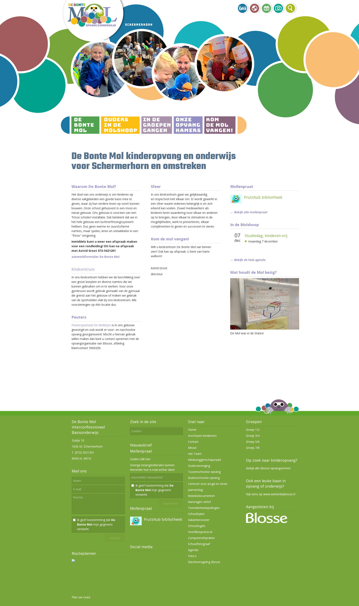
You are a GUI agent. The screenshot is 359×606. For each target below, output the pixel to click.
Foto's (192, 556)
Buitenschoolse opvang (204, 478)
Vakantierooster (198, 520)
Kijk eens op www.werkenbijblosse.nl (270, 494)
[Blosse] (266, 522)
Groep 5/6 (252, 442)
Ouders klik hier (140, 459)
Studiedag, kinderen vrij (266, 235)
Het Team (195, 454)
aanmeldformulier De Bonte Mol (95, 257)
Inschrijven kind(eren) (202, 436)
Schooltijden (196, 514)
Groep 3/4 (252, 436)
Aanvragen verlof (199, 502)
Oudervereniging (199, 466)
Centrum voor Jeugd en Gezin (207, 484)
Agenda (193, 550)
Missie (192, 448)
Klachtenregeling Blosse (204, 562)
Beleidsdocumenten (201, 496)
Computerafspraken (201, 538)
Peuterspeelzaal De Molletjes (91, 325)
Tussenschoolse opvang (204, 472)
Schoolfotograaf (199, 544)
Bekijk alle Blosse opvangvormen (268, 468)
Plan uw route (81, 597)
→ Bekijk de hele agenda (247, 260)
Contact (193, 442)
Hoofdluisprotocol (200, 532)
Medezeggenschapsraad (204, 460)
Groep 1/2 (252, 430)
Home (192, 430)
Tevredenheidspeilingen (204, 508)
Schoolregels (196, 526)
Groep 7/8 (252, 448)
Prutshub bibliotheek (263, 197)
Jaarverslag (195, 490)
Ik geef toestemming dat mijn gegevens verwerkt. (96, 524)
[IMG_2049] (264, 328)
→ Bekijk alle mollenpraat (248, 212)
